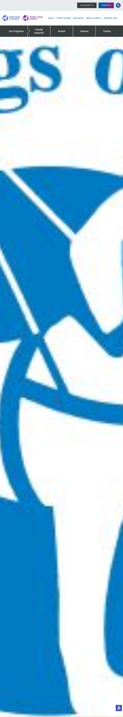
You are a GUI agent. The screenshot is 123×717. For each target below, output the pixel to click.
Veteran (84, 31)
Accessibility (86, 5)
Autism (61, 31)
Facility (107, 31)
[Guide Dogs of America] (22, 18)
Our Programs (16, 31)
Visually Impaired (39, 31)
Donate (106, 5)
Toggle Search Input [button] (118, 5)
